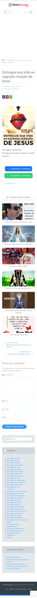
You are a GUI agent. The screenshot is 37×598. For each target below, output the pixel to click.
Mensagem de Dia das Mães (16, 480)
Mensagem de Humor (14, 500)
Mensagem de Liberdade (15, 507)
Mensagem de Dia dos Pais (16, 483)
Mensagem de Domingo (15, 485)
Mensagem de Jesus (13, 504)
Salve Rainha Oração (14, 557)
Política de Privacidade (20, 589)
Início (6, 589)
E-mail (6, 409)
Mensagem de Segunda (14, 518)
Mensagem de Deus (13, 478)
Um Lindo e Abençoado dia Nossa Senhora (18, 312)
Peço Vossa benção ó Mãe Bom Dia (18, 353)
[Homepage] (18, 5)
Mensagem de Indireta (14, 502)
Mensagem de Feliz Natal (15, 493)
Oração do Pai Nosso (14, 568)
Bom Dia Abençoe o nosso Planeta (18, 244)
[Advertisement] (18, 37)
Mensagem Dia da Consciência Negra (17, 521)
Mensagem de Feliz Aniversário (13, 488)
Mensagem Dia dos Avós (15, 531)
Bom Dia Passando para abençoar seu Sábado (19, 345)
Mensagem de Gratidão (15, 498)
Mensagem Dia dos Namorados (13, 534)
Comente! (17, 86)
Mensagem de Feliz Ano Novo (17, 491)
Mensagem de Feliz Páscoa (16, 496)
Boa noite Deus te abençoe (16, 564)
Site (5, 417)
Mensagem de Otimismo (15, 513)
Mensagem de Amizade (14, 465)
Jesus (14, 183)
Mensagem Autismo (13, 458)
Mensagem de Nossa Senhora (17, 511)
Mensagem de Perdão (14, 515)
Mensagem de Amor (13, 467)
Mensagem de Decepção (15, 476)
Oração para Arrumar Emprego (17, 566)
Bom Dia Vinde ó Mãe (18, 266)
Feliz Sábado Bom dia (18, 335)
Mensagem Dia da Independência (13, 525)
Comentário (8, 375)
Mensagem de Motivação (15, 509)
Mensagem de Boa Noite (15, 472)
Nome (6, 401)
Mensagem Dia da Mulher (15, 529)
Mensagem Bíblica (13, 461)
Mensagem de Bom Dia (11, 89)
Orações (10, 537)
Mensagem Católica (13, 463)
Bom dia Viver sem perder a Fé (18, 288)
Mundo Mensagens (7, 584)
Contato (30, 589)
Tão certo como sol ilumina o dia (18, 222)
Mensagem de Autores (14, 469)
